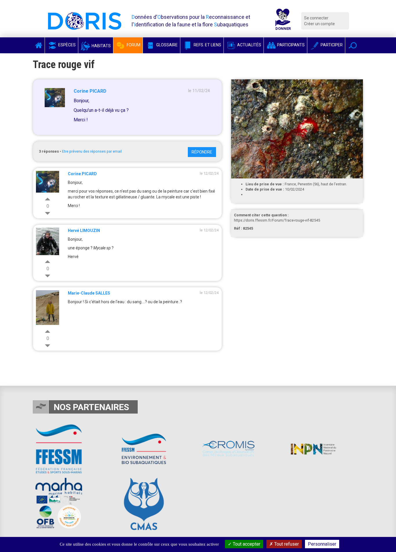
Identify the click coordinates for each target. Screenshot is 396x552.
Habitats (101, 45)
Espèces (66, 45)
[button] (352, 45)
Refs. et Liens (207, 45)
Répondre (202, 152)
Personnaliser (322, 544)
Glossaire (166, 45)
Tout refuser (286, 544)
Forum (133, 45)
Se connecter (316, 18)
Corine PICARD (90, 91)
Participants (290, 45)
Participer (331, 45)
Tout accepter (246, 544)
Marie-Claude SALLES (89, 293)
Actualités (248, 45)
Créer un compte (319, 23)
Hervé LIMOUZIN (84, 230)
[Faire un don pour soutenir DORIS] (283, 21)
